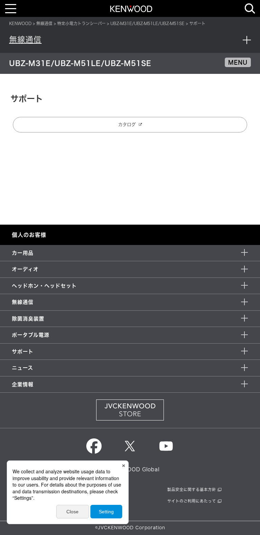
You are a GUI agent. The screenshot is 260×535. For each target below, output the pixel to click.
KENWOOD (20, 23)
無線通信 (44, 23)
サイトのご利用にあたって (191, 501)
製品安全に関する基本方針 (191, 489)
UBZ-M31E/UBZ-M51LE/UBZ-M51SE (147, 23)
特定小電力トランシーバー (81, 23)
